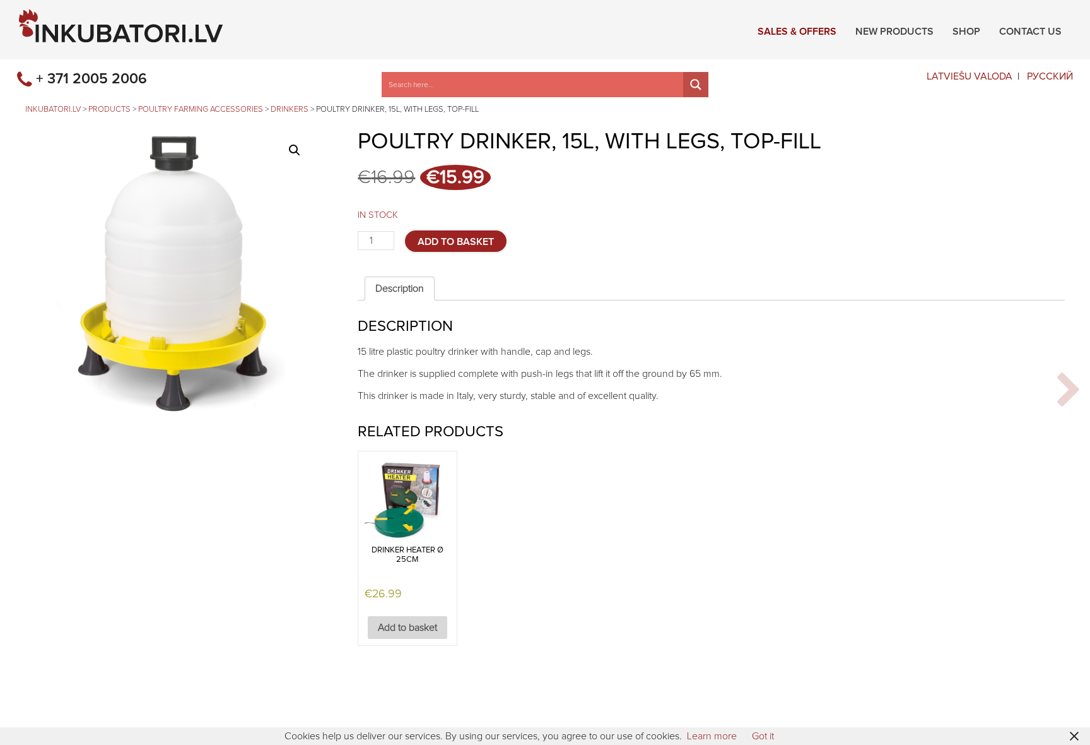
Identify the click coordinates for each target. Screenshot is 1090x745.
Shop (966, 30)
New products (894, 30)
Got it (763, 736)
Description (399, 288)
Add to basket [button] (407, 628)
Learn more (712, 736)
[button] (294, 150)
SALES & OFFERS (797, 30)
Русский (1050, 76)
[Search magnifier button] (695, 84)
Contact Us (1030, 30)
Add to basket (456, 242)
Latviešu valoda (969, 76)
